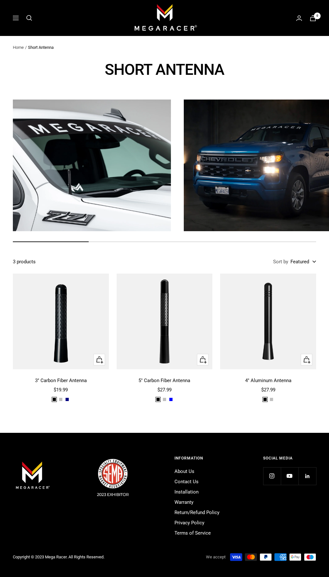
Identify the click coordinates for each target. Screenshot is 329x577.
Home (18, 47)
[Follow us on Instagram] (272, 476)
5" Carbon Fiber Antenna (164, 380)
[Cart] (313, 18)
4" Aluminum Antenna (268, 380)
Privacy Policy (189, 523)
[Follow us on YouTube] (289, 476)
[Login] (299, 18)
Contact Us (186, 482)
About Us (184, 471)
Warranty (183, 502)
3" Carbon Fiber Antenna (61, 380)
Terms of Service (192, 533)
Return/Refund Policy (196, 512)
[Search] (29, 18)
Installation (186, 492)
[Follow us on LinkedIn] (307, 476)
